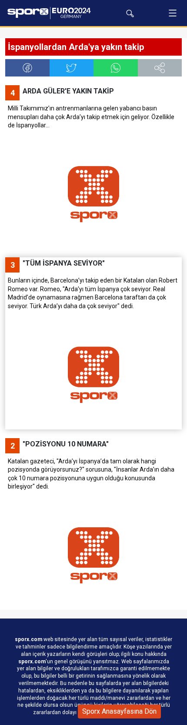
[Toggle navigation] (173, 13)
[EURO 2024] (51, 13)
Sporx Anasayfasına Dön (119, 711)
